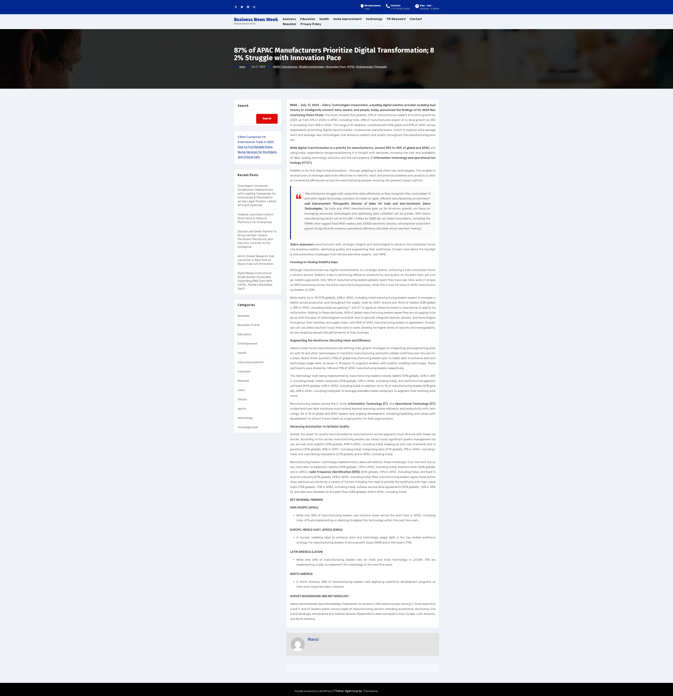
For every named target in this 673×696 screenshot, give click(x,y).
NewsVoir (289, 24)
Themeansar (370, 691)
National (243, 380)
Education (307, 19)
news (242, 66)
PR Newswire (396, 19)
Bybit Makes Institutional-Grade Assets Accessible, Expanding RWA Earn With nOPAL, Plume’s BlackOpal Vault (255, 280)
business (289, 19)
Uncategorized (248, 427)
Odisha (242, 399)
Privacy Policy (311, 24)
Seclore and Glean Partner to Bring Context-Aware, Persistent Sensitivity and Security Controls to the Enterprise (257, 239)
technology (374, 19)
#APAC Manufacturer (285, 66)
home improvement (347, 19)
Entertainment (248, 343)
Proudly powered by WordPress (313, 691)
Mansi (313, 639)
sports (242, 408)
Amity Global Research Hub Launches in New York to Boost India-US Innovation (256, 260)
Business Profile (249, 325)
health (324, 19)
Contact (416, 19)
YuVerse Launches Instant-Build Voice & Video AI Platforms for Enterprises (256, 218)
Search (243, 106)
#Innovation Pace (336, 66)
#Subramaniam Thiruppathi (371, 66)
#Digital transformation (311, 66)
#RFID (351, 66)
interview (244, 371)
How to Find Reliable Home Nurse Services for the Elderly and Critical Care (257, 152)
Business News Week (256, 19)
